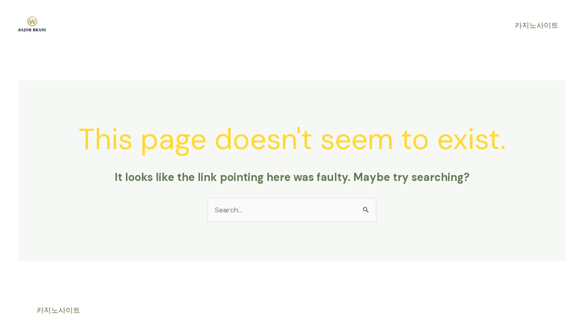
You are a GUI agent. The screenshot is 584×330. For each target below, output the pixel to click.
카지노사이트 (536, 25)
